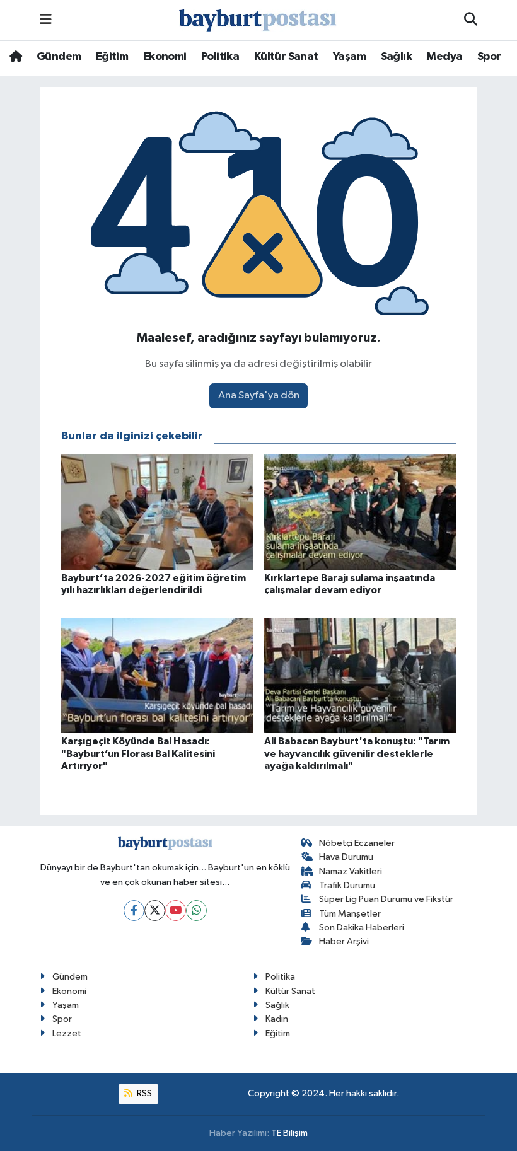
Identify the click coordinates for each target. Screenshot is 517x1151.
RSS (143, 1093)
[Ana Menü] (46, 19)
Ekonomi (165, 56)
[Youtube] (175, 910)
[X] (154, 910)
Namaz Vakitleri (350, 871)
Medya (444, 56)
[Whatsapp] (196, 910)
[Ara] (470, 20)
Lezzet (66, 1033)
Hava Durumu (346, 857)
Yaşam (349, 56)
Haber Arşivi (344, 941)
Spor (489, 56)
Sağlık (396, 56)
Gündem (59, 56)
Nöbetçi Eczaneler (357, 843)
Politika (220, 56)
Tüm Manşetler (350, 913)
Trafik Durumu (347, 885)
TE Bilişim (289, 1133)
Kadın (276, 1019)
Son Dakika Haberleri (361, 927)
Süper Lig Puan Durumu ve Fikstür (386, 899)
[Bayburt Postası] (258, 20)
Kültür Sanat (286, 56)
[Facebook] (134, 910)
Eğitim (112, 56)
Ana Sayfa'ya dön (258, 395)
